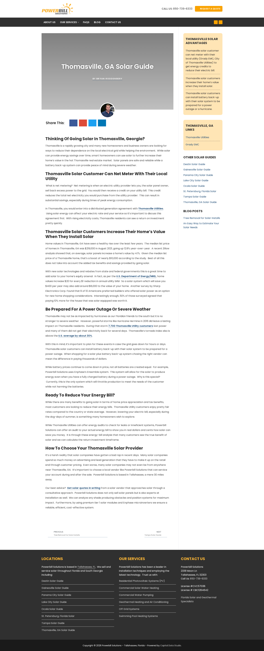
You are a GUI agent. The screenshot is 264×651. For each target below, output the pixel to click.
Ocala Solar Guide (194, 186)
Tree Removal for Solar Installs (201, 218)
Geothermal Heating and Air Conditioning (143, 602)
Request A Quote (209, 8)
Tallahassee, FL (86, 567)
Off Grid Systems (129, 609)
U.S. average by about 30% (75, 335)
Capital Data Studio (170, 645)
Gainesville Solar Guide (196, 169)
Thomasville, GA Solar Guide (200, 202)
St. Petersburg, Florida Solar (199, 191)
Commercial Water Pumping (136, 595)
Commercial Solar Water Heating (139, 588)
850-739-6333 (183, 9)
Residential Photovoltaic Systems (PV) (142, 581)
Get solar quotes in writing (83, 488)
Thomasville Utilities (150, 208)
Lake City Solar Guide (195, 180)
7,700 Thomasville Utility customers (130, 326)
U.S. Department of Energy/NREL (136, 276)
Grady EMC (192, 144)
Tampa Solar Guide (194, 196)
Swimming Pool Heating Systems (138, 616)
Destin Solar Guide (194, 164)
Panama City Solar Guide (198, 175)
